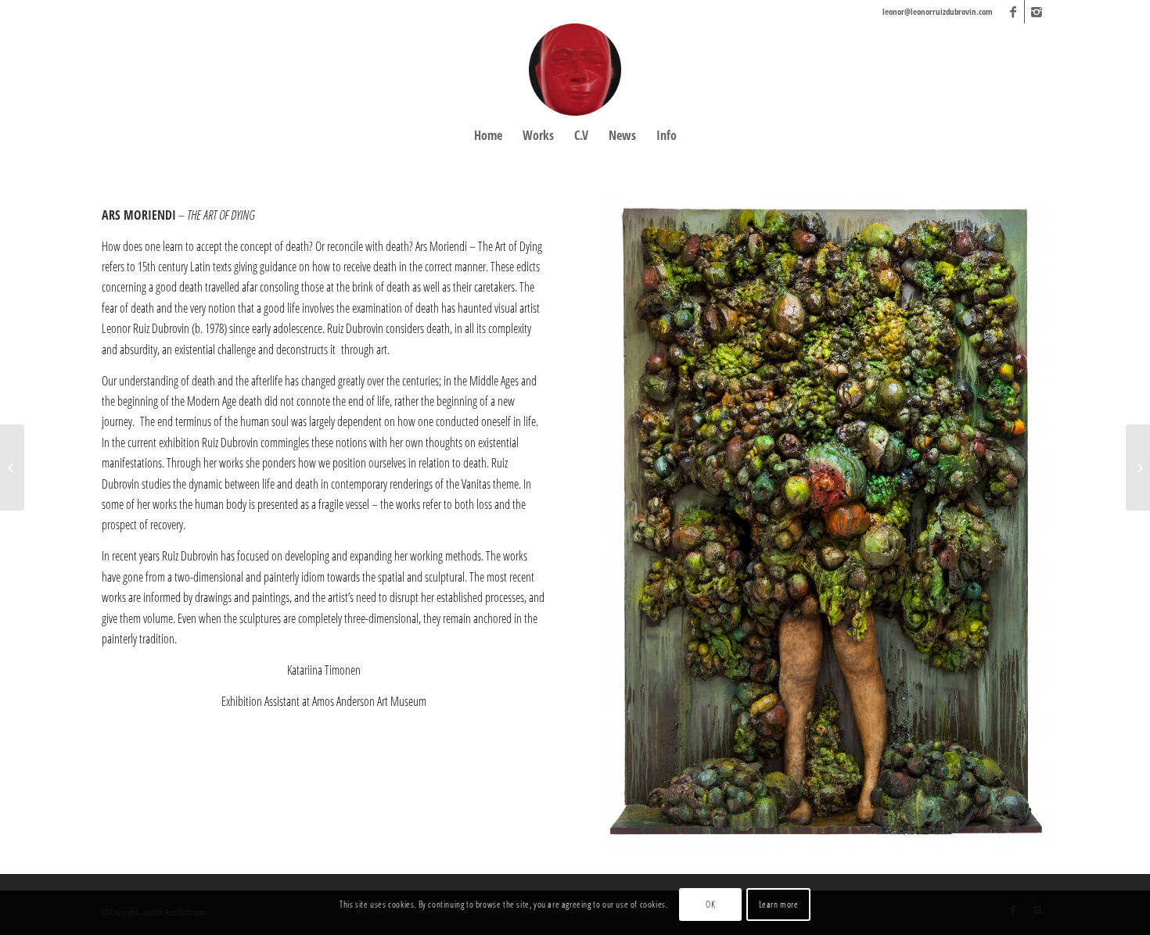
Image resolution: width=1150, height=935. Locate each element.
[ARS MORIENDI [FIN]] (12, 467)
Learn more (779, 904)
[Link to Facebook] (1012, 11)
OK (710, 904)
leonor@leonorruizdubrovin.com (937, 11)
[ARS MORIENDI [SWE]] (1138, 467)
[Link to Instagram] (1036, 11)
